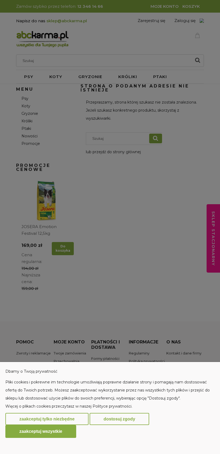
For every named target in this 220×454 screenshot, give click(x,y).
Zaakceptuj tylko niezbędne (47, 419)
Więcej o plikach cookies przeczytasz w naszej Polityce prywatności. (68, 406)
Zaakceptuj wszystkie (40, 431)
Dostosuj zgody (119, 419)
